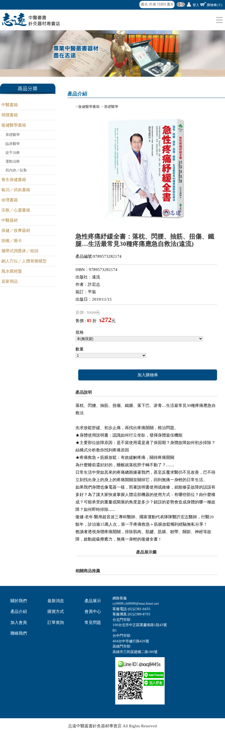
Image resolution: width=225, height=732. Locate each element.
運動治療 (12, 161)
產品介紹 (18, 611)
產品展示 (93, 601)
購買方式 (55, 611)
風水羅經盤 (11, 271)
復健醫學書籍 (13, 125)
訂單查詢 (55, 622)
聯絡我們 (18, 633)
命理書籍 (9, 200)
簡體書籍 (9, 115)
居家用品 (9, 281)
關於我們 (18, 601)
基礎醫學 (12, 135)
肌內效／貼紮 (16, 170)
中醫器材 (9, 220)
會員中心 (93, 611)
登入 (196, 5)
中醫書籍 (9, 105)
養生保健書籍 (13, 179)
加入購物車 (147, 375)
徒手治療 (12, 152)
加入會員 (18, 622)
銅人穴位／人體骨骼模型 (24, 261)
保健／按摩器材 (15, 230)
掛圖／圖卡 (11, 240)
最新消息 (55, 601)
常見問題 (93, 622)
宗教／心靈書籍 (15, 210)
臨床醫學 (12, 144)
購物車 (214, 5)
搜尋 (181, 4)
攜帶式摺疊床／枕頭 (19, 251)
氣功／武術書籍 (15, 190)
